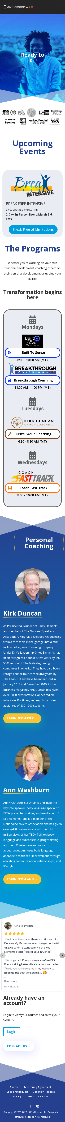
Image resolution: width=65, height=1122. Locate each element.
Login (11, 1031)
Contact (15, 1087)
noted (28, 1116)
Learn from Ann (20, 879)
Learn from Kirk (20, 718)
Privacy (17, 1096)
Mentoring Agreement (37, 1087)
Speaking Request (17, 1091)
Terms (30, 1096)
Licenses (43, 1096)
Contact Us (17, 1046)
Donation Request (44, 1091)
